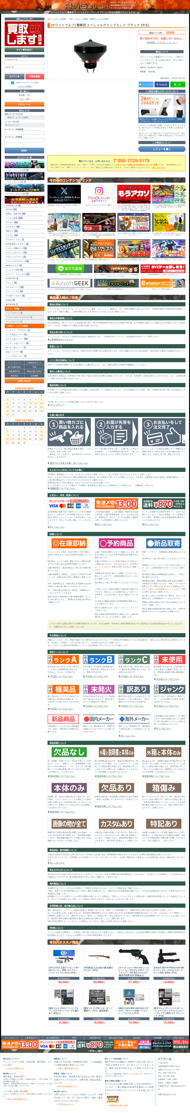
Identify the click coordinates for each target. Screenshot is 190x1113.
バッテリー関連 (13, 269)
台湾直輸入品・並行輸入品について (66, 905)
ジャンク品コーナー (15, 356)
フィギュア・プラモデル (17, 330)
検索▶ (24, 150)
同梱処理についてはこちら (62, 488)
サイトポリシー (57, 404)
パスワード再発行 (24, 86)
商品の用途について (59, 304)
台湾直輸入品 (12, 205)
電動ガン (11, 230)
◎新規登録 (35, 76)
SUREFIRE (11, 278)
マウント (10, 282)
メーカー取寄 (13, 218)
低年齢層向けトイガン (16, 243)
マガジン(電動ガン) (16, 248)
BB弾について (56, 927)
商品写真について (58, 385)
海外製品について (58, 883)
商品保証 (14, 375)
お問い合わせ (24, 380)
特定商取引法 (14, 371)
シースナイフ (14, 312)
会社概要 (34, 375)
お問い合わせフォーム (66, 1104)
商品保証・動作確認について (63, 849)
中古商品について (58, 635)
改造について (56, 346)
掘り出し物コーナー (15, 347)
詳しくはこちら (159, 167)
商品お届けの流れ (34, 371)
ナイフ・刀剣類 (13, 308)
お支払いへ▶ (24, 104)
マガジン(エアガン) (15, 256)
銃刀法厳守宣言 (14, 367)
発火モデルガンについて (61, 869)
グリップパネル (13, 291)
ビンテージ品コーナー (16, 343)
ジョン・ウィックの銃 (16, 169)
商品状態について (58, 742)
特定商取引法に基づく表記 (118, 1105)
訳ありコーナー (13, 351)
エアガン (11, 235)
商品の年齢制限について (61, 318)
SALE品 (10, 209)
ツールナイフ (14, 321)
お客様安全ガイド (34, 362)
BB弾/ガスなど (13, 265)
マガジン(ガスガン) (16, 252)
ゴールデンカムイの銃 (16, 193)
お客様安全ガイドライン (61, 339)
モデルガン (12, 226)
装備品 (9, 300)
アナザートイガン (14, 239)
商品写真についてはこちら (62, 775)
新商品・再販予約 (15, 213)
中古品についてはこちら (61, 676)
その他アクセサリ (14, 295)
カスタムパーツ (14, 287)
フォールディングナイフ (19, 317)
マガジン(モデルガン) (16, 261)
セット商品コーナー (15, 334)
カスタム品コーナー (16, 338)
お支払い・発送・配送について (64, 494)
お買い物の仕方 (57, 414)
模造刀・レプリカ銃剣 (18, 325)
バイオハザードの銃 (15, 181)
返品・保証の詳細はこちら (67, 1086)
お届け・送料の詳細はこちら (17, 1099)
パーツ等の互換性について (62, 360)
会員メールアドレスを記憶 (27, 82)
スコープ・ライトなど (17, 274)
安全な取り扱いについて (61, 331)
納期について (56, 533)
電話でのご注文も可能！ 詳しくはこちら (69, 462)
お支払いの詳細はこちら (15, 1068)
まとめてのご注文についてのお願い (66, 469)
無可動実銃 (11, 304)
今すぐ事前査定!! (24, 49)
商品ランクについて (59, 651)
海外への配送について (60, 371)
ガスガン (11, 222)
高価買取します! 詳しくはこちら (162, 42)
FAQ (34, 367)
